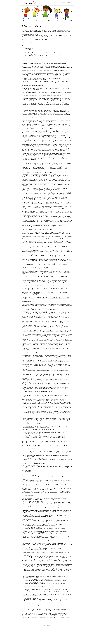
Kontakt (57, 2)
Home (54, 2)
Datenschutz (63, 2)
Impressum (68, 2)
